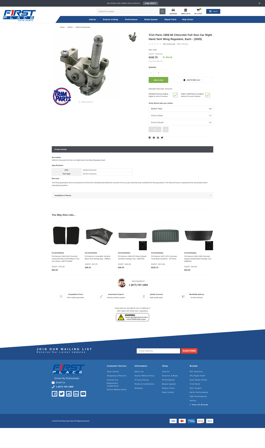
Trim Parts (195, 384)
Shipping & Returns (117, 376)
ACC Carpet (196, 388)
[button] (173, 11)
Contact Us (112, 380)
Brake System (151, 19)
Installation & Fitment (63, 195)
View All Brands (200, 405)
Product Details (61, 149)
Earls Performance (199, 392)
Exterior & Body (110, 19)
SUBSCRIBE (189, 351)
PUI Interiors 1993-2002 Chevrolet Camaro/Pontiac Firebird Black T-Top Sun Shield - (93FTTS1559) (65, 258)
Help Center (113, 372)
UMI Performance (198, 396)
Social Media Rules (117, 389)
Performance (131, 19)
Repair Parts (170, 19)
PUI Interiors (196, 372)
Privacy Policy (142, 380)
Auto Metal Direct (198, 380)
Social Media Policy (145, 376)
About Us (139, 372)
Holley (193, 401)
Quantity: (152, 67)
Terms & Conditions (144, 384)
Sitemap (139, 388)
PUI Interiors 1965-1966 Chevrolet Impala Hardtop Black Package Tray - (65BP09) (198, 258)
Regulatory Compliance (113, 384)
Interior (92, 19)
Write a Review (182, 44)
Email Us (60, 382)
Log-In (215, 11)
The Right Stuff (197, 376)
